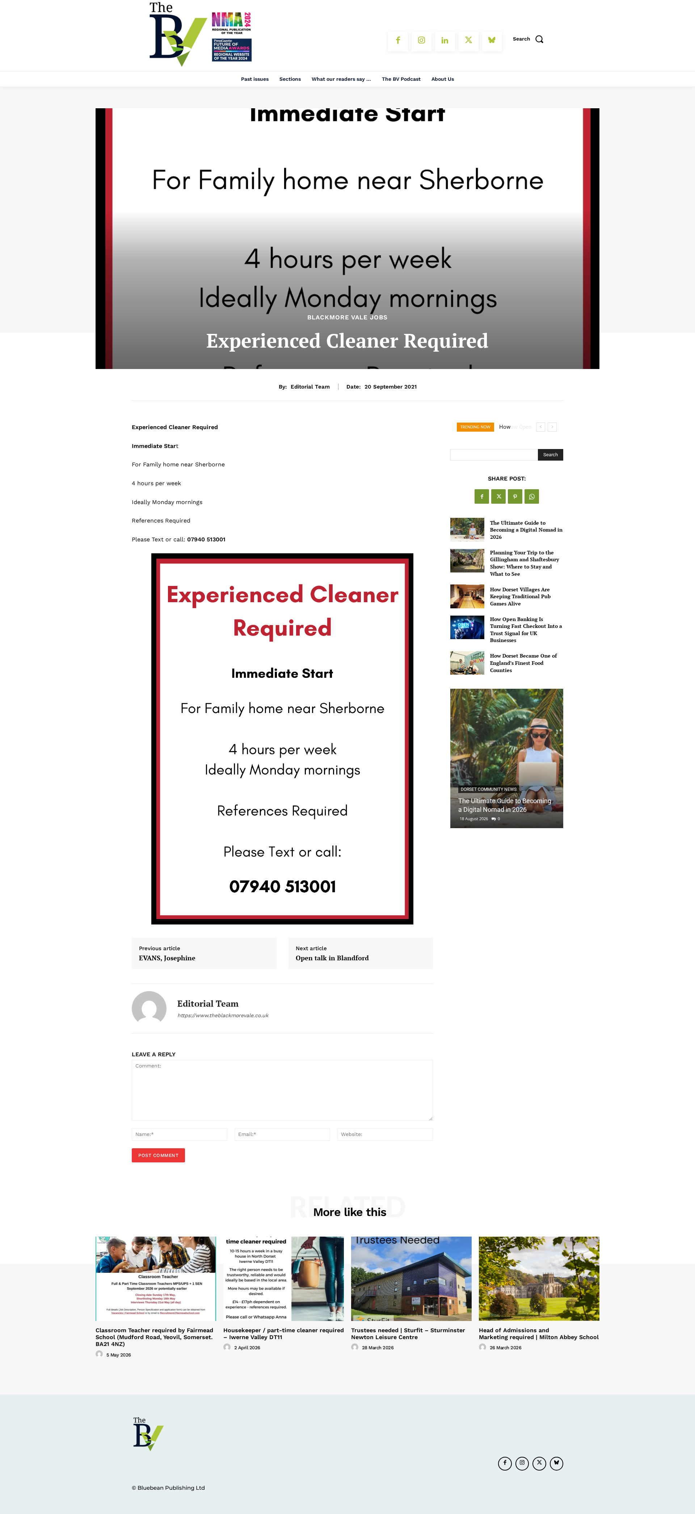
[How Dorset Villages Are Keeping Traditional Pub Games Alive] (467, 596)
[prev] (540, 427)
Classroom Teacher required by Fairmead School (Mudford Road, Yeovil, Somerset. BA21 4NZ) (154, 1337)
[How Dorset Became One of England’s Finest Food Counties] (467, 663)
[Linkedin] (445, 41)
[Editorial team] (149, 1008)
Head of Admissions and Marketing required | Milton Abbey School (539, 1334)
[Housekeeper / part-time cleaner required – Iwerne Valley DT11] (283, 1279)
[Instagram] (421, 41)
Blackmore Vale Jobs (347, 317)
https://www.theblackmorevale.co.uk (222, 1015)
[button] (530, 39)
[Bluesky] (492, 41)
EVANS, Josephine (167, 958)
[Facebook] (398, 41)
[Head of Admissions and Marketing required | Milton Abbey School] (539, 1279)
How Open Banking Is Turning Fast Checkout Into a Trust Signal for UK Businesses (526, 630)
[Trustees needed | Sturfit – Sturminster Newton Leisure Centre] (411, 1279)
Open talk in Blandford (332, 958)
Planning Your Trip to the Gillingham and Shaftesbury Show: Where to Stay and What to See (524, 563)
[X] (469, 41)
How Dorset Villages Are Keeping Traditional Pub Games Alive (520, 596)
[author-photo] (100, 1354)
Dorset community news (489, 789)
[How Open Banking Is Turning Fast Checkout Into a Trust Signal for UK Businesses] (467, 627)
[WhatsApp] (532, 496)
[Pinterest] (515, 496)
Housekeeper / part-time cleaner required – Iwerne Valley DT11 (283, 1334)
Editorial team (310, 386)
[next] (552, 427)
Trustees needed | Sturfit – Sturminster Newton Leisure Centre (408, 1334)
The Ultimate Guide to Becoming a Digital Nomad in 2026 (526, 529)
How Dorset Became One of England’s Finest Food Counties (523, 662)
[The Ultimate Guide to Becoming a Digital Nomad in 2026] (467, 529)
